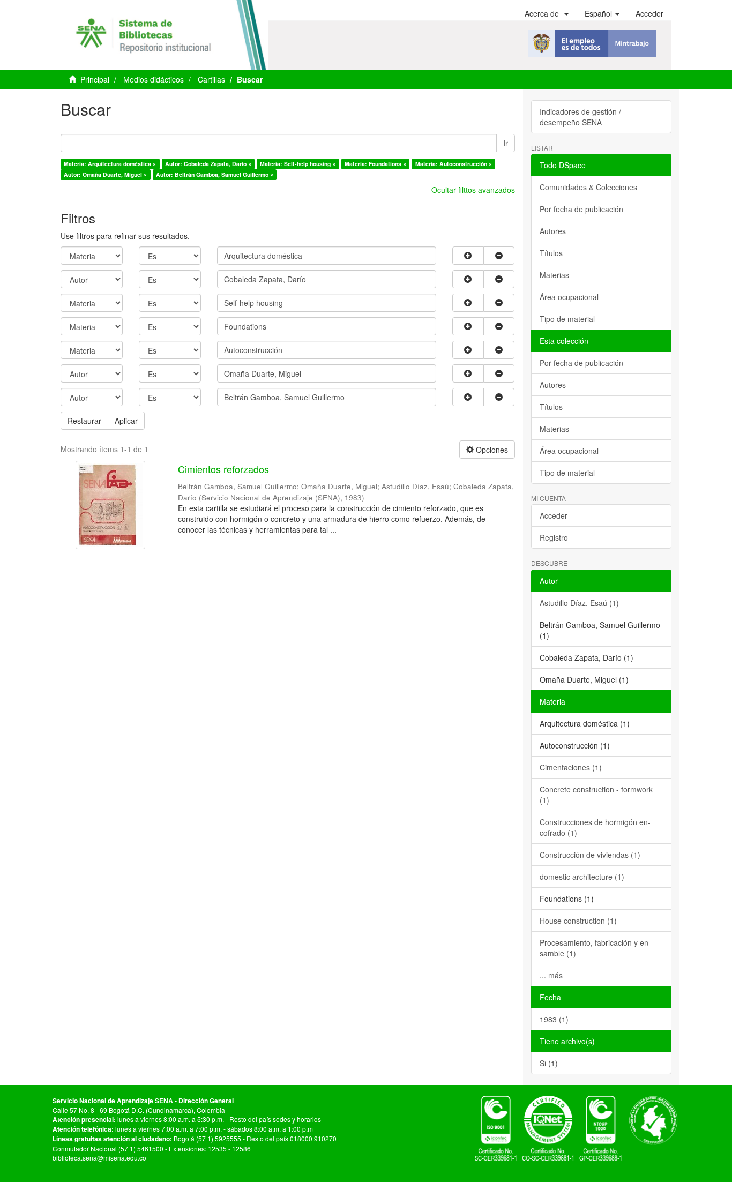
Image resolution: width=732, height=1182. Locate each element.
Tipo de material (567, 318)
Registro (554, 537)
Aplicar (126, 420)
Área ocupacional (569, 296)
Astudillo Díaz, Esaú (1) (579, 602)
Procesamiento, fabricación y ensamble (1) (595, 948)
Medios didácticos (153, 79)
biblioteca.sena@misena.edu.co (99, 1157)
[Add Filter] (467, 255)
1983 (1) (554, 1019)
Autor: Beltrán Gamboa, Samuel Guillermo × (214, 174)
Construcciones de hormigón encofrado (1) (595, 827)
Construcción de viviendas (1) (590, 854)
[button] (547, 13)
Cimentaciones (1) (571, 767)
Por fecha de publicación (581, 209)
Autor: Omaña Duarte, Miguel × (105, 174)
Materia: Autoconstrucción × (453, 164)
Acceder (553, 515)
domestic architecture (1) (582, 876)
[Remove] (498, 255)
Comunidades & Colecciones (588, 187)
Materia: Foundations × (375, 164)
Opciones (491, 449)
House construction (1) (578, 920)
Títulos (551, 253)
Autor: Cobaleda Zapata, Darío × (208, 164)
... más (551, 975)
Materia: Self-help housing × (297, 164)
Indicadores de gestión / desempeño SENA (580, 117)
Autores (553, 231)
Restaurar (84, 420)
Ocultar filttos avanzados (473, 189)
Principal (94, 79)
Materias (554, 275)
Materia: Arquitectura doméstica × (110, 164)
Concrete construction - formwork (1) (596, 794)
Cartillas (211, 79)
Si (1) (549, 1063)
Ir (505, 143)
